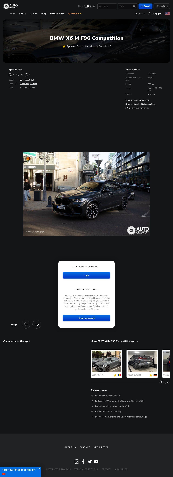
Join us (33, 13)
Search (147, 6)
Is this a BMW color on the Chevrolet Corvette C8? (119, 401)
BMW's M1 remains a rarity (108, 411)
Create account (87, 317)
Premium (76, 13)
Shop (43, 13)
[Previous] (161, 382)
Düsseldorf (24, 83)
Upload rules (57, 13)
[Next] (167, 382)
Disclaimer (120, 469)
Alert (142, 13)
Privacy (106, 469)
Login (86, 275)
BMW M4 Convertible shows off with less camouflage (121, 416)
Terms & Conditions (86, 469)
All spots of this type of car (137, 108)
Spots (92, 6)
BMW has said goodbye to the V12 (112, 406)
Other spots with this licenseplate (140, 104)
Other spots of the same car (137, 100)
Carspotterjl (25, 80)
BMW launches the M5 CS (108, 395)
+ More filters (162, 6)
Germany (34, 83)
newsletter (101, 447)
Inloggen (157, 13)
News (80, 6)
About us (70, 447)
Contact (85, 447)
